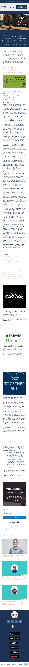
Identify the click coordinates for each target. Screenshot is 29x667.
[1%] (14, 626)
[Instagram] (12, 621)
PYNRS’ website (7, 254)
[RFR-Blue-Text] (4, 7)
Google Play (8, 97)
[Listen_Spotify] (14, 638)
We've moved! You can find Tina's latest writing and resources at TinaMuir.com (14, 2)
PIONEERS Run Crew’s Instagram (11, 261)
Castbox (14, 94)
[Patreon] (20, 621)
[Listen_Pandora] (14, 647)
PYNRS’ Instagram (7, 259)
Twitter (9, 459)
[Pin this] (13, 530)
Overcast (7, 95)
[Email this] (3, 530)
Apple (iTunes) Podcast (13, 92)
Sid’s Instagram (7, 256)
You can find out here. (9, 471)
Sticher (6, 94)
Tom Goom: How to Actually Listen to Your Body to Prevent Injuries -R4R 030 (14, 603)
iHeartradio (8, 99)
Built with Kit (14, 522)
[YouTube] (16, 621)
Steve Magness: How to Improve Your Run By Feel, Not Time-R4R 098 (14, 579)
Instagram (19, 459)
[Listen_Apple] (14, 633)
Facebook (14, 459)
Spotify (16, 95)
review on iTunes (19, 461)
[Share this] (6, 530)
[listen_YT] (14, 656)
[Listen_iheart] (14, 643)
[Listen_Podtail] (14, 652)
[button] (10, 7)
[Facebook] (8, 621)
